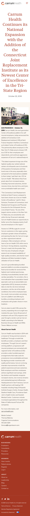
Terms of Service (5, 506)
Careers (4, 485)
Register (4, 467)
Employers (5, 445)
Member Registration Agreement (10, 509)
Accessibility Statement (7, 512)
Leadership (5, 480)
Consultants (5, 448)
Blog (2, 483)
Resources (4, 454)
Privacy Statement (17, 506)
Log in (3, 470)
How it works (5, 461)
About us (4, 477)
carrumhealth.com (7, 411)
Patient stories (6, 464)
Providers (4, 451)
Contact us (4, 488)
